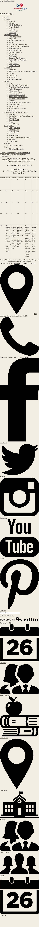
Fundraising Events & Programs (20, 137)
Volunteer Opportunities (17, 99)
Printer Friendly (26, 165)
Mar (12, 171)
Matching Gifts (14, 132)
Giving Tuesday (14, 128)
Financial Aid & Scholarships (19, 46)
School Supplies (14, 66)
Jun (24, 171)
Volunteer (12, 139)
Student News (13, 77)
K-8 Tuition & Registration (18, 44)
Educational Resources (16, 149)
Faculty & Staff (14, 27)
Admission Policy (15, 48)
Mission (11, 23)
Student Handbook (15, 50)
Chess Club (13, 118)
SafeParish (12, 110)
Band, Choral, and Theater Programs (21, 116)
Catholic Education (15, 52)
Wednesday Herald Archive (18, 97)
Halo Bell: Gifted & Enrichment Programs (23, 71)
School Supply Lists (15, 93)
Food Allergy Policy (16, 104)
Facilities (12, 29)
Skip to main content (7, 1)
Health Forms (13, 106)
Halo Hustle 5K (14, 120)
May (20, 171)
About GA (12, 21)
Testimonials (13, 54)
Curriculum (12, 70)
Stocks (11, 133)
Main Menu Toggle (6, 14)
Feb (8, 171)
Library (11, 73)
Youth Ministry (14, 124)
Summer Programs (15, 79)
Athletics (12, 114)
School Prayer (13, 31)
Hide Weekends (13, 165)
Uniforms (12, 62)
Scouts (11, 122)
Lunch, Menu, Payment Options (20, 102)
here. (29, 261)
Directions (12, 33)
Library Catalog (5, 153)
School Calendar (14, 91)
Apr (16, 171)
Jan (4, 171)
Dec (22, 173)
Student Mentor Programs (17, 60)
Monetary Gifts (14, 130)
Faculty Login (16, 153)
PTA (10, 83)
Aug (31, 171)
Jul (28, 171)
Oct (14, 173)
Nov (18, 173)
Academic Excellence (16, 40)
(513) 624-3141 (10, 357)
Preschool (12, 42)
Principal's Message (15, 25)
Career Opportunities (16, 145)
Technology (13, 56)
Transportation (14, 64)
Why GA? (12, 39)
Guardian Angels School (19, 7)
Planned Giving (14, 135)
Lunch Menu (25, 153)
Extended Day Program (17, 58)
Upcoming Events (15, 37)
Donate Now (13, 141)
